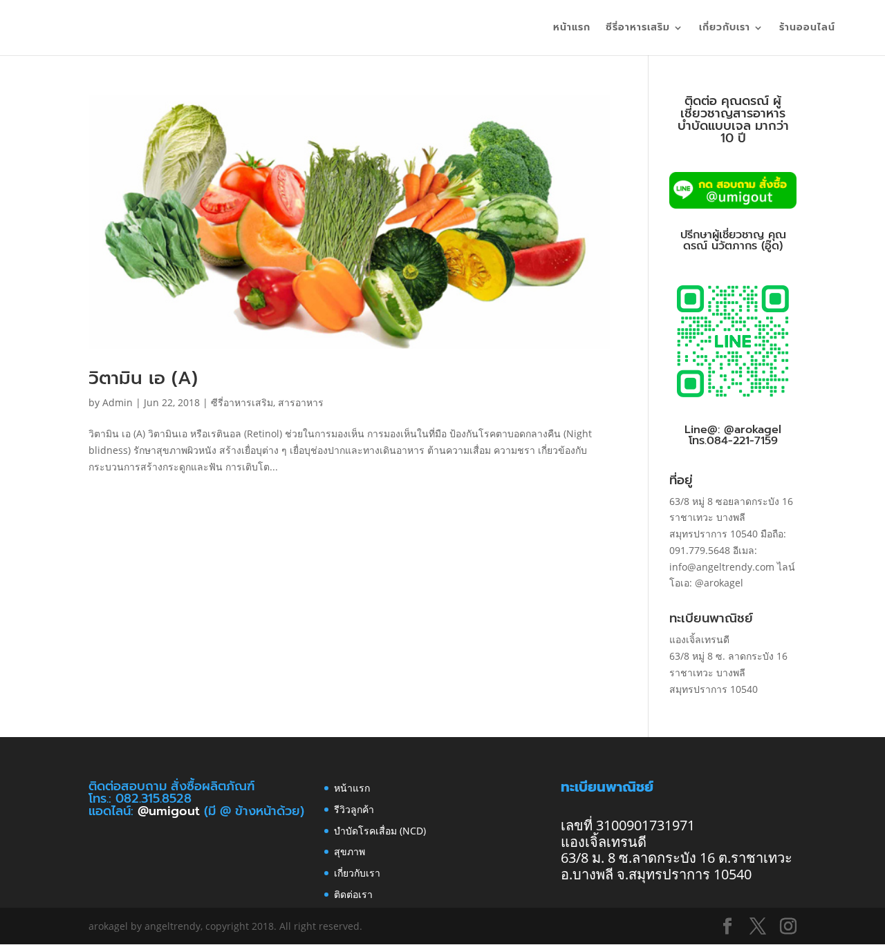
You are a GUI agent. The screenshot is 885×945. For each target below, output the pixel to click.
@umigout (171, 811)
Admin (117, 402)
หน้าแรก (571, 29)
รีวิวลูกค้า (354, 809)
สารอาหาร (301, 402)
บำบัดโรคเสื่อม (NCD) (380, 830)
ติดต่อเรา (353, 894)
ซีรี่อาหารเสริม (638, 29)
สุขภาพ (349, 851)
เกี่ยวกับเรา (724, 29)
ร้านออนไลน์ (807, 29)
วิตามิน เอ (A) (143, 378)
